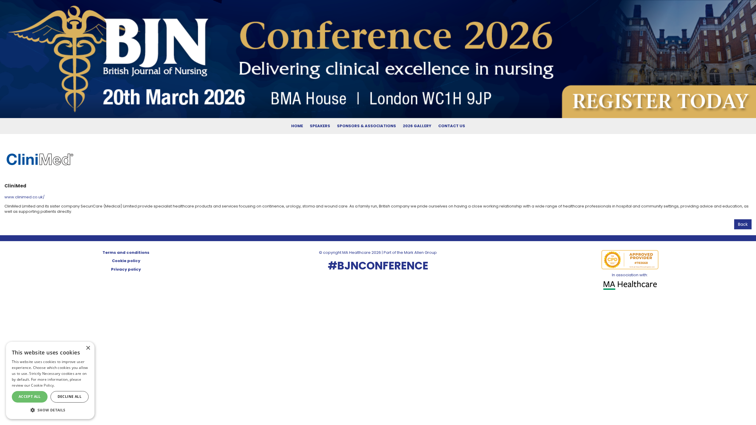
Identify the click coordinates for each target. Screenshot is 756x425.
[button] (50, 409)
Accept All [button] (30, 396)
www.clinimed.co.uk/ (24, 197)
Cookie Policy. (43, 385)
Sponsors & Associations (366, 126)
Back (743, 224)
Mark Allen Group (420, 252)
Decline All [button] (70, 396)
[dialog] (50, 380)
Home (297, 126)
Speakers (320, 126)
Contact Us (451, 126)
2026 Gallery (417, 126)
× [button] (88, 348)
